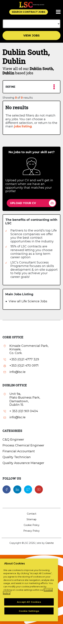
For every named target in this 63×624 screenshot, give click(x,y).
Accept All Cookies (29, 602)
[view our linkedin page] (17, 489)
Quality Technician (17, 457)
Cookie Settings (29, 611)
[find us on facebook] (7, 489)
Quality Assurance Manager (23, 463)
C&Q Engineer (13, 439)
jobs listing (23, 126)
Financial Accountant (19, 451)
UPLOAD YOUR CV (23, 203)
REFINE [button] (10, 86)
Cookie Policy (31, 525)
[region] (29, 590)
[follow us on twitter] (28, 489)
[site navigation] (58, 12)
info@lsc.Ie (17, 372)
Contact (31, 513)
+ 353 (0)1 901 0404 (23, 411)
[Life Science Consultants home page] (31, 5)
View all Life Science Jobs (28, 301)
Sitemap (31, 519)
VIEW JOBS (31, 35)
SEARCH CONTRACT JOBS (28, 11)
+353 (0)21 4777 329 (24, 359)
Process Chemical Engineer (23, 445)
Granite (49, 542)
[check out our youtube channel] (39, 489)
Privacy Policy (31, 530)
